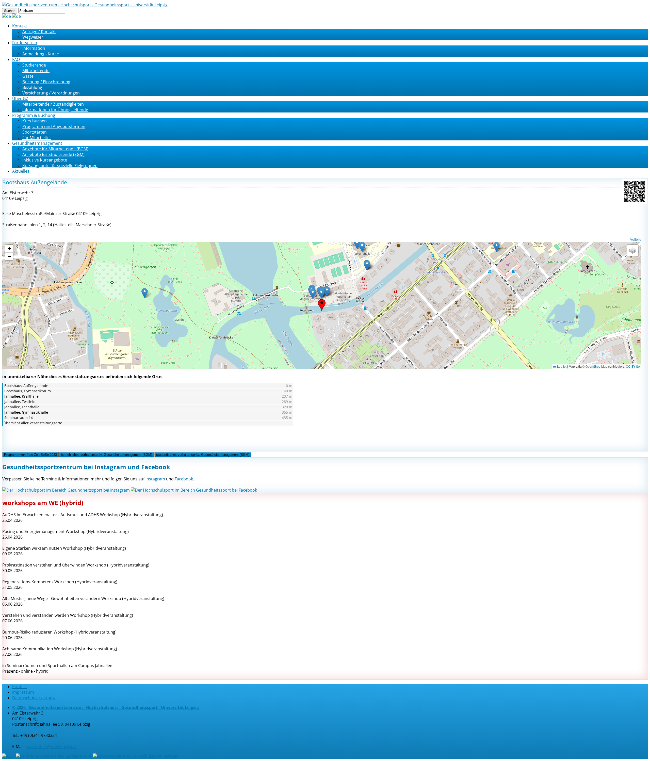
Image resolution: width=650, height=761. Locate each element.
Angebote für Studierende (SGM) (53, 154)
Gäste (28, 76)
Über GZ (20, 98)
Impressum (23, 692)
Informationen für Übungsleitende (55, 109)
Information (33, 48)
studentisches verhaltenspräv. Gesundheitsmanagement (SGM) (202, 455)
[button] (322, 305)
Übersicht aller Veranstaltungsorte (33, 422)
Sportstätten (34, 132)
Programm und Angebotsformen (53, 126)
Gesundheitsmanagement (37, 143)
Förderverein (24, 42)
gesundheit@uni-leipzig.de (51, 746)
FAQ (16, 59)
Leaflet (561, 366)
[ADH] (8, 756)
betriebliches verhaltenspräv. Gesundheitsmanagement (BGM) (106, 455)
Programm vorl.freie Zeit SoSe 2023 (30, 455)
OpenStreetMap (596, 366)
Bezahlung (32, 87)
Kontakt (19, 26)
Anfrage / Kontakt (39, 31)
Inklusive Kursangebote (44, 160)
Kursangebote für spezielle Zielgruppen (60, 165)
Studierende (34, 65)
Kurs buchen (34, 121)
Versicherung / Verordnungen (51, 93)
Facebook (184, 479)
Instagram (155, 479)
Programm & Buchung (33, 115)
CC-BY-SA (633, 366)
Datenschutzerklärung (33, 698)
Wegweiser (32, 37)
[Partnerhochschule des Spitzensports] (54, 756)
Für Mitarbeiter (36, 137)
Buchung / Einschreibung (46, 82)
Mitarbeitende (36, 70)
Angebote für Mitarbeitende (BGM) (55, 149)
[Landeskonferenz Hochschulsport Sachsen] (135, 756)
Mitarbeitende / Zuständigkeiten (53, 104)
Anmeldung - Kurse (40, 54)
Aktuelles (20, 171)
